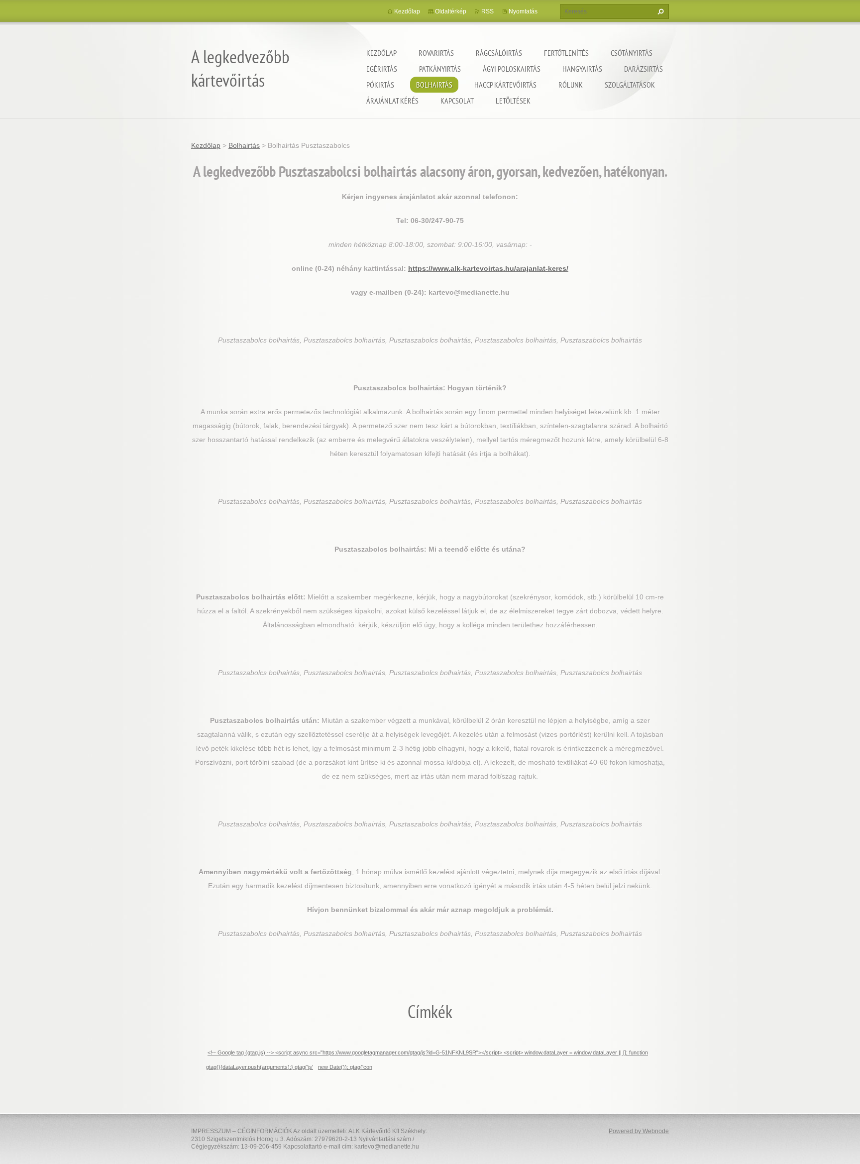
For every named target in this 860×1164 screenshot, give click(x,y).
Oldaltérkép (450, 11)
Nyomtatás (523, 11)
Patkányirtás (440, 69)
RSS (487, 11)
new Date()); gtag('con (345, 1067)
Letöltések (513, 101)
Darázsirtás (643, 69)
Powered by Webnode (639, 1131)
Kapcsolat (457, 101)
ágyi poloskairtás (511, 69)
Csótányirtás (631, 53)
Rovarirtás (436, 53)
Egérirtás (381, 69)
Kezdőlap (381, 53)
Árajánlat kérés (392, 101)
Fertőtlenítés (566, 53)
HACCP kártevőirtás (505, 85)
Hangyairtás (582, 69)
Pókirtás (380, 85)
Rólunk (570, 85)
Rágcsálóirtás (499, 53)
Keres (659, 11)
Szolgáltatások (630, 85)
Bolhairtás (434, 85)
